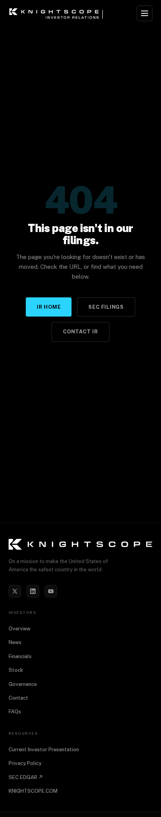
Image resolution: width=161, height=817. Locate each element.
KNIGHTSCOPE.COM (33, 791)
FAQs (15, 711)
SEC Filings (106, 307)
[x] (15, 591)
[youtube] (51, 591)
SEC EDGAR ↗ (26, 777)
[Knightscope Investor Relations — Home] (57, 13)
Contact (18, 698)
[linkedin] (33, 591)
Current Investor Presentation (44, 749)
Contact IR (80, 332)
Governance (23, 684)
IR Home (49, 307)
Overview (19, 629)
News (15, 642)
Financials (20, 656)
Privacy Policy (25, 763)
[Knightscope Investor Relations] (80, 544)
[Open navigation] (144, 13)
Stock (16, 670)
